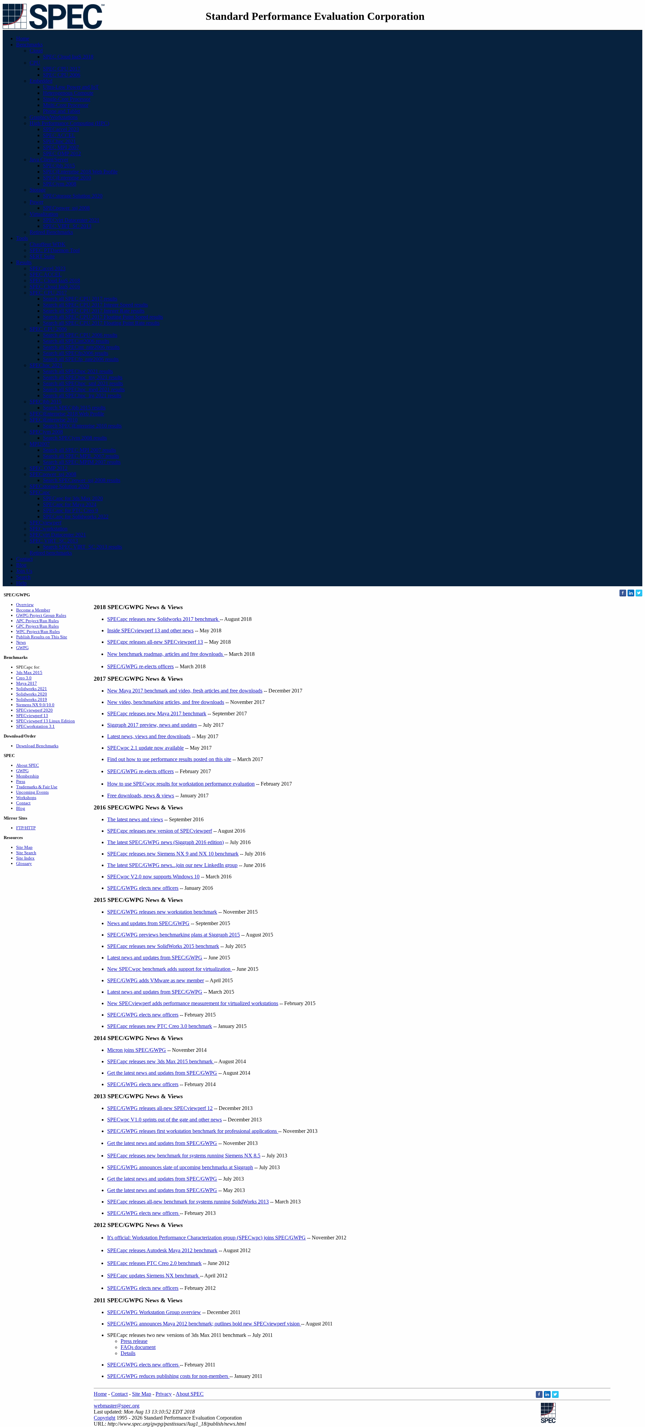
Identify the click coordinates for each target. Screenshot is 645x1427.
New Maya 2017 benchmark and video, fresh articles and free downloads (184, 690)
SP (110, 1312)
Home (22, 38)
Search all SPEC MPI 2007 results (79, 450)
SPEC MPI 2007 (61, 147)
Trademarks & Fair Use (36, 786)
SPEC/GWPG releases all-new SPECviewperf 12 (160, 1108)
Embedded (41, 81)
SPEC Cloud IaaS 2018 (68, 57)
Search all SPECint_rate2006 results (81, 347)
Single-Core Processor (66, 99)
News (21, 642)
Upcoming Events (32, 792)
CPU (35, 63)
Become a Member (33, 609)
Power (36, 202)
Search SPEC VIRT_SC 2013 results (82, 547)
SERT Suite (42, 256)
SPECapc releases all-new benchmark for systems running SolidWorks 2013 (188, 1201)
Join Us (24, 571)
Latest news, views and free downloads (148, 736)
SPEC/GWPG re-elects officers (140, 666)
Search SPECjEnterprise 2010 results (82, 426)
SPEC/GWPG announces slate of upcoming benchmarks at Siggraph (180, 1167)
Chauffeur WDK (48, 244)
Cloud (36, 50)
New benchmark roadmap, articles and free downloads (165, 654)
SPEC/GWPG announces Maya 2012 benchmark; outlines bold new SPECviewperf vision (204, 1323)
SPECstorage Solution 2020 (72, 196)
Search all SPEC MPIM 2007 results (82, 462)
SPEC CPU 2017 (61, 69)
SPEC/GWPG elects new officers (142, 888)
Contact (24, 559)
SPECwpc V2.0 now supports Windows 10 (153, 876)
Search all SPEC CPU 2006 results (80, 335)
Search (23, 577)
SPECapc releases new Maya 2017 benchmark (156, 713)
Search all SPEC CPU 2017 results (80, 299)
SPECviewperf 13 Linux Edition (45, 720)
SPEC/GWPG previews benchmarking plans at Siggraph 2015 (173, 935)
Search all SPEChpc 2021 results (78, 371)
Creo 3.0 (24, 677)
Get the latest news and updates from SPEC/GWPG (162, 1073)
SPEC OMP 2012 (62, 153)
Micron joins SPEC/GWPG (136, 1050)
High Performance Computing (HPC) (69, 123)
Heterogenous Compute (68, 93)
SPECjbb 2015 (59, 165)
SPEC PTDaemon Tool (55, 250)
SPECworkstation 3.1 (35, 726)
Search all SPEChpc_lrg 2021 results (82, 395)
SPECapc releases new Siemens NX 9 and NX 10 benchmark (173, 854)
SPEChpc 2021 (59, 141)
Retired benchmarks (51, 553)
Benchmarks (29, 44)
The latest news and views (135, 819)
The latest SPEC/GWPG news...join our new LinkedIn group (172, 865)
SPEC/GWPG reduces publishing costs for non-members (168, 1376)
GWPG (22, 647)
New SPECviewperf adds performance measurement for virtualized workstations (192, 1003)
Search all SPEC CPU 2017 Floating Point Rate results (101, 323)
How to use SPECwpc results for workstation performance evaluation (181, 784)
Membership (27, 776)
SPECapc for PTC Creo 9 (70, 510)
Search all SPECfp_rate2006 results (81, 359)
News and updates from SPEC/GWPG (148, 923)
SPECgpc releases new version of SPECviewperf (159, 831)
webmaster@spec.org (116, 1406)
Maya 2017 (26, 683)
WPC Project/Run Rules (38, 631)
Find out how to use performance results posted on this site (169, 759)
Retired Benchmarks (51, 232)
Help (21, 583)
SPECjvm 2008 (59, 184)
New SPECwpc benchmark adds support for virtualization (169, 969)
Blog (21, 565)
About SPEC (27, 765)
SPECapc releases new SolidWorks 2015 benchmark (163, 946)
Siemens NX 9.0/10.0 (35, 704)
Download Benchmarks (37, 745)
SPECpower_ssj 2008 (66, 208)
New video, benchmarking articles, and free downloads (165, 702)
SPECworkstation (49, 528)
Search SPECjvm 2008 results (75, 438)
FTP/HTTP (26, 827)
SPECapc (40, 492)
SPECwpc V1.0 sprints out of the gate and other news (164, 1119)
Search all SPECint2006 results (76, 341)
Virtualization (44, 214)
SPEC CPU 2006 (61, 75)
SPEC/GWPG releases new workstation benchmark (162, 912)
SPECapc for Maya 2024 (69, 504)
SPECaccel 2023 (61, 129)
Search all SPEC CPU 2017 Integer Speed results (95, 305)
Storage (38, 190)
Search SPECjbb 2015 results (74, 407)
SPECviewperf (45, 522)
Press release (134, 1341)
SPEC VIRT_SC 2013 (67, 226)
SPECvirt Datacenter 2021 (71, 220)
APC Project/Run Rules (37, 620)
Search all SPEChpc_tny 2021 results (82, 377)
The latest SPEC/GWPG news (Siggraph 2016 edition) (165, 842)
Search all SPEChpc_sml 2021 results (83, 383)
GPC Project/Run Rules (37, 626)
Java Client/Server (49, 159)
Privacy (164, 1394)
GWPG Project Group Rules (41, 615)
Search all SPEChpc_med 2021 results (84, 389)
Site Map (24, 847)
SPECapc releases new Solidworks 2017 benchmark (163, 619)
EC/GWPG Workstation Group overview (157, 1312)
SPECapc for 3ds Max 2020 (73, 498)
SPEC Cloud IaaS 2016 (55, 286)
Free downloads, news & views (140, 795)
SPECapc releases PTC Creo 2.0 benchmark (154, 1263)
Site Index (25, 858)
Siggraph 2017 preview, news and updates (152, 725)
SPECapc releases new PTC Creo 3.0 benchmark (159, 1026)
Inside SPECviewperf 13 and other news (150, 630)
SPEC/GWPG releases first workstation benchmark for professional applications (192, 1131)
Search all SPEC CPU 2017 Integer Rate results (93, 311)
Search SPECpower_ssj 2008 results (81, 480)
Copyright (104, 1418)
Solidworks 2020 (31, 694)
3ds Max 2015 (29, 672)
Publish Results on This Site (41, 636)
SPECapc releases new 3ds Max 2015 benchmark (160, 1061)
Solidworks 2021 (31, 688)
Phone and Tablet (61, 111)
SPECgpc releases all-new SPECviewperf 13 (155, 642)
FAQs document (138, 1347)
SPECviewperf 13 (32, 715)
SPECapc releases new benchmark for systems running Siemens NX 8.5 (183, 1155)
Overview (25, 604)
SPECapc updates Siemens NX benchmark (153, 1275)
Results (24, 262)
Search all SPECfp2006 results (75, 353)
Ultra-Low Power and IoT (71, 87)
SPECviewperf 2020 (34, 710)
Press (20, 781)
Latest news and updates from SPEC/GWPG (154, 957)
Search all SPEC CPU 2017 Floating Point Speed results (103, 317)
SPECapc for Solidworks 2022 (76, 516)
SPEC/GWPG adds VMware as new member (155, 980)
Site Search (26, 852)
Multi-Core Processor (65, 105)
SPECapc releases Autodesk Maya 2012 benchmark (162, 1250)
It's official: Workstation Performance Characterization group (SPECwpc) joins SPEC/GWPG (206, 1237)
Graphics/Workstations (54, 117)
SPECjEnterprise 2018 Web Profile (80, 171)
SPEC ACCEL (59, 135)
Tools (22, 238)
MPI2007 (40, 444)
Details (128, 1353)
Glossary (24, 863)
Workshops (26, 797)
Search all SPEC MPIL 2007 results (81, 456)
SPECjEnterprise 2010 (67, 178)
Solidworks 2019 (31, 699)
